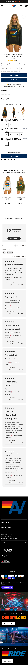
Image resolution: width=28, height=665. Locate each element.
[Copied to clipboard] (14, 160)
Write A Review (14, 238)
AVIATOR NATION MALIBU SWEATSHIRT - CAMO (20, 197)
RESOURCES (6, 528)
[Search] (21, 6)
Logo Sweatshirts (7, 11)
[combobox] (19, 256)
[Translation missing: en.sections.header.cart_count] (26, 6)
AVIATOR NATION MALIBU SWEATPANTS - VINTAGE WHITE (16, 139)
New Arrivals (17, 11)
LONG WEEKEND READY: (14, 1)
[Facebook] (2, 160)
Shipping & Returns (7, 99)
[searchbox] (8, 245)
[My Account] (23, 6)
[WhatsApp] (12, 160)
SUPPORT (5, 522)
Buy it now (14, 79)
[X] (5, 160)
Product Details (6, 94)
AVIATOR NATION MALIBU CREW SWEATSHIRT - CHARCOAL (16, 120)
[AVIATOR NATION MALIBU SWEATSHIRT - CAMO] (20, 185)
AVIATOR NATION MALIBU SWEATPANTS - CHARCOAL (16, 129)
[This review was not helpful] (21, 285)
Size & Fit (4, 90)
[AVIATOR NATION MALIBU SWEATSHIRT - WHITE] (7, 185)
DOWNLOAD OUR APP (7, 550)
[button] (8, 623)
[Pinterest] (9, 160)
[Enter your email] (25, 542)
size (4, 252)
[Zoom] (23, 16)
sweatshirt (10, 252)
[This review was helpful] (18, 285)
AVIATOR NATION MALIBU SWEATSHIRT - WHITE (7, 197)
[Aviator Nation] (14, 609)
